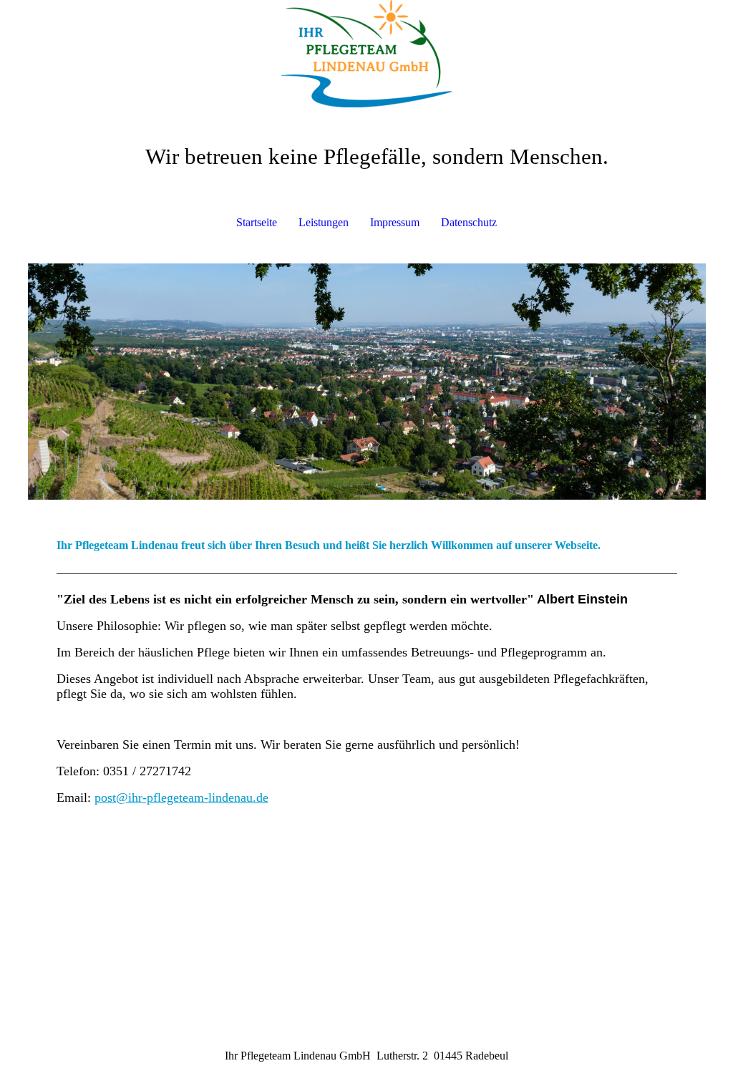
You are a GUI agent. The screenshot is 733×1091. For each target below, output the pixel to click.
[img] (367, 53)
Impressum (394, 222)
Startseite (256, 222)
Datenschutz (469, 222)
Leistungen (323, 222)
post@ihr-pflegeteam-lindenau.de (181, 797)
